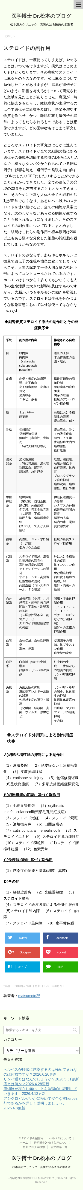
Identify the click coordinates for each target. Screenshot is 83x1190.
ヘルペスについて (60, 1138)
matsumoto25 (29, 996)
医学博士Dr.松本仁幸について (52, 1142)
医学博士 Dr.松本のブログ (41, 16)
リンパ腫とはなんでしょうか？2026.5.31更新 (41, 1079)
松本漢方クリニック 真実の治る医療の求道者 (41, 1167)
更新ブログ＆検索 (34, 1147)
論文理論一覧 (59, 1147)
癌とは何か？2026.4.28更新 (26, 1084)
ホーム (24, 1142)
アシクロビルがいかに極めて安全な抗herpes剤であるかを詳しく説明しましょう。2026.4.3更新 (40, 1103)
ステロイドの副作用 (30, 1138)
